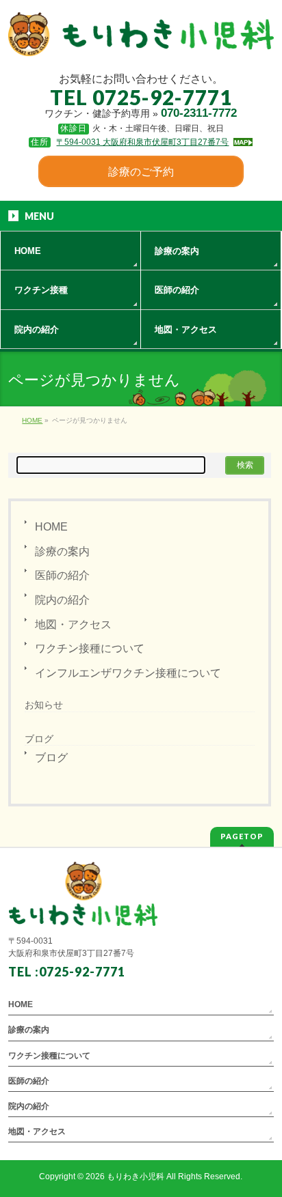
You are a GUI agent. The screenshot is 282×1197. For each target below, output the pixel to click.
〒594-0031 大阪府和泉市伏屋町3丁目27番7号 (142, 142)
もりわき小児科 (135, 1176)
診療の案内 (62, 551)
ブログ (51, 757)
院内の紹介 (62, 600)
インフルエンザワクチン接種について (128, 673)
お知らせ (44, 704)
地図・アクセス (73, 624)
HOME (51, 527)
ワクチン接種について (89, 648)
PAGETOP (242, 836)
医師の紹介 (62, 575)
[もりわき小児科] (140, 41)
